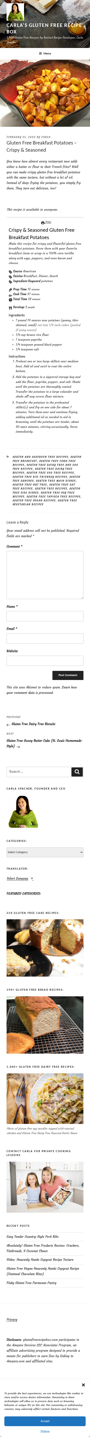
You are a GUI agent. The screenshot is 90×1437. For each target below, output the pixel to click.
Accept (45, 1421)
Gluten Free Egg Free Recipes (50, 472)
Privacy (45, 1431)
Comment (14, 546)
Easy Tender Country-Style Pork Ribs (33, 1237)
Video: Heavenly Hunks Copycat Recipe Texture (40, 1260)
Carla (46, 137)
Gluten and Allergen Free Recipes (40, 456)
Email (12, 629)
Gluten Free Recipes (51, 488)
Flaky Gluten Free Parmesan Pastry (31, 1283)
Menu (47, 53)
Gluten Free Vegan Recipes (34, 500)
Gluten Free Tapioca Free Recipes (54, 496)
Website (12, 651)
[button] (83, 1385)
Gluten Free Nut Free (30, 484)
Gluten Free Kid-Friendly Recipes (40, 476)
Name (12, 606)
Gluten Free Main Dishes (56, 480)
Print (48, 221)
